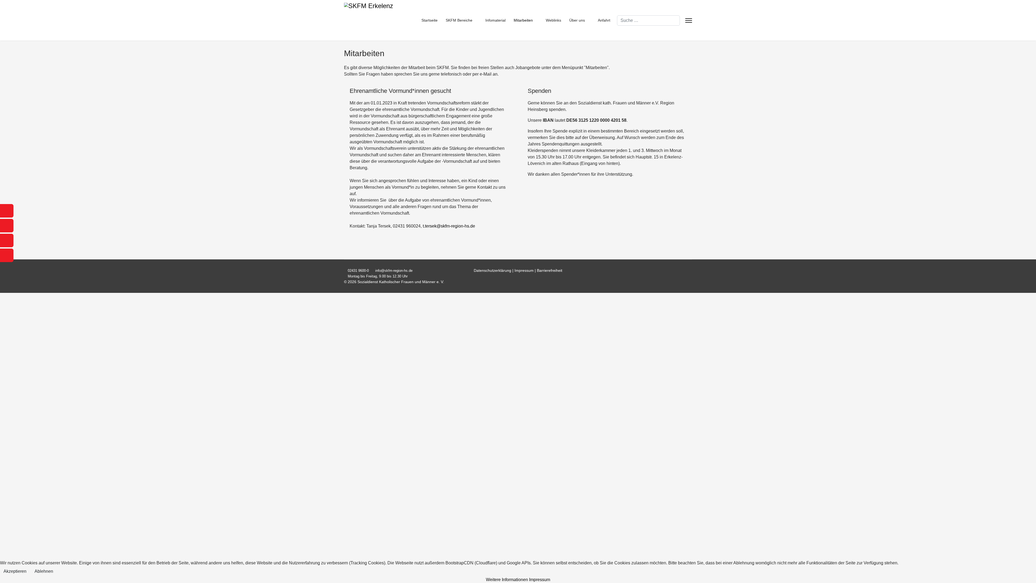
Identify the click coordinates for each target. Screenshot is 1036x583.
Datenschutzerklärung (493, 270)
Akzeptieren (15, 571)
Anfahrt (604, 20)
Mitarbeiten (523, 20)
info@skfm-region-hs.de (394, 271)
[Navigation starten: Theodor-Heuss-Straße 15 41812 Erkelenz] (6, 240)
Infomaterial (495, 20)
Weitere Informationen (507, 579)
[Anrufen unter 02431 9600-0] (6, 211)
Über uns (577, 20)
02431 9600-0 (358, 271)
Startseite (429, 20)
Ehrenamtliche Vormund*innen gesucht (400, 90)
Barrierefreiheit (549, 270)
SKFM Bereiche (459, 20)
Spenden (539, 90)
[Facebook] (690, 270)
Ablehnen (44, 571)
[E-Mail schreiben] (6, 225)
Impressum (524, 270)
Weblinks (553, 20)
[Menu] (688, 20)
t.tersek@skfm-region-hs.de (449, 226)
